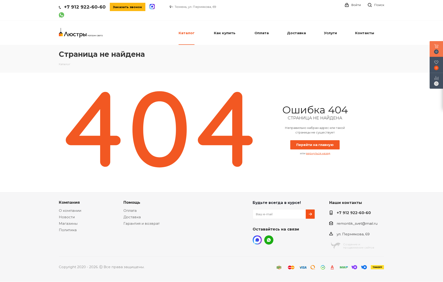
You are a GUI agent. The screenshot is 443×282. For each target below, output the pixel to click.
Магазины (68, 223)
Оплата (130, 210)
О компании (70, 210)
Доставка (132, 217)
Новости (67, 217)
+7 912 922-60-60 (85, 7)
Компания (69, 202)
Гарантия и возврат (141, 223)
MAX (257, 240)
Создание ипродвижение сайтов (358, 246)
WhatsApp (268, 240)
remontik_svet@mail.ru (357, 223)
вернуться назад (318, 153)
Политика (68, 230)
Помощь (131, 202)
